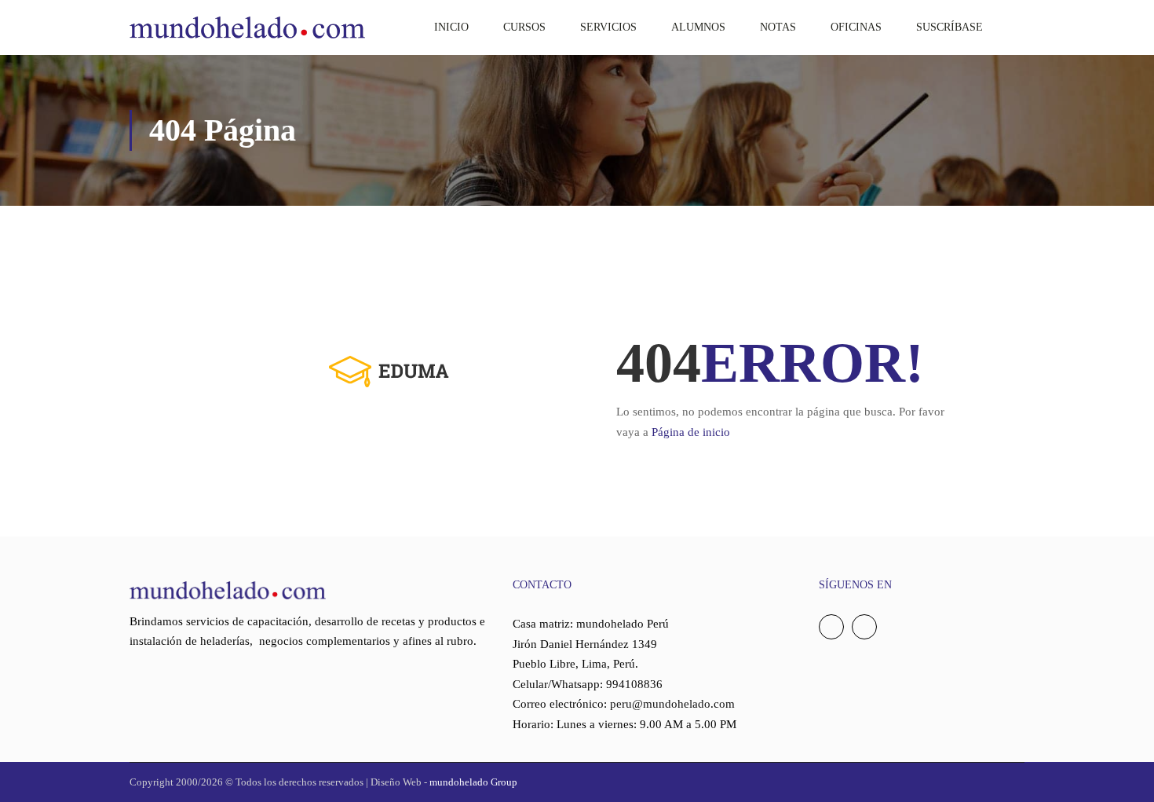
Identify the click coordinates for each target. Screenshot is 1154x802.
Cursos (524, 27)
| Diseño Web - (440, 782)
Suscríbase (949, 27)
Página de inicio (691, 432)
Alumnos (698, 27)
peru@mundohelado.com (672, 704)
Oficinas (856, 27)
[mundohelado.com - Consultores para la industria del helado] (247, 27)
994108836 (634, 684)
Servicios (608, 27)
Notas (778, 27)
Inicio (451, 27)
